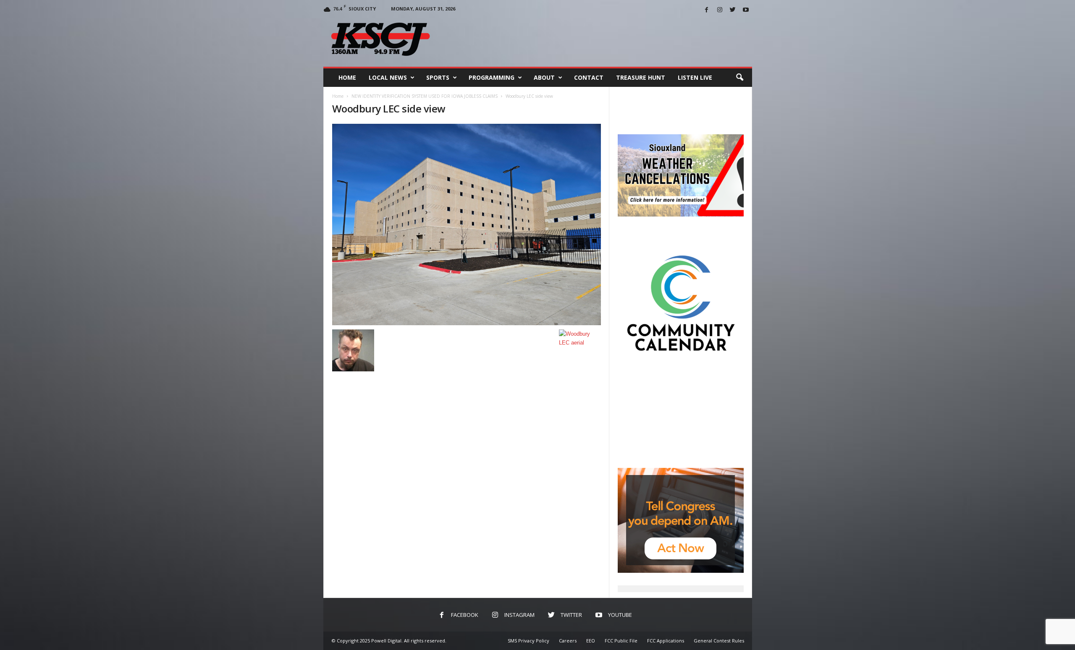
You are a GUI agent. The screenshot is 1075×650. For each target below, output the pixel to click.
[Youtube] (746, 10)
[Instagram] (720, 10)
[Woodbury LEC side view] (466, 224)
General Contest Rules (719, 640)
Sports (437, 77)
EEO (590, 640)
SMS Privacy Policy (528, 640)
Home (347, 77)
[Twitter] (733, 10)
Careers (568, 640)
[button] (739, 77)
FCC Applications (665, 640)
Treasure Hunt (640, 77)
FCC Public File (621, 640)
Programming (491, 77)
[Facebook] (707, 10)
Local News (388, 77)
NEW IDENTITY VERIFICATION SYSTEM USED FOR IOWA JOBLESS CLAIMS (424, 96)
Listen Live (695, 77)
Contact (588, 77)
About (544, 77)
